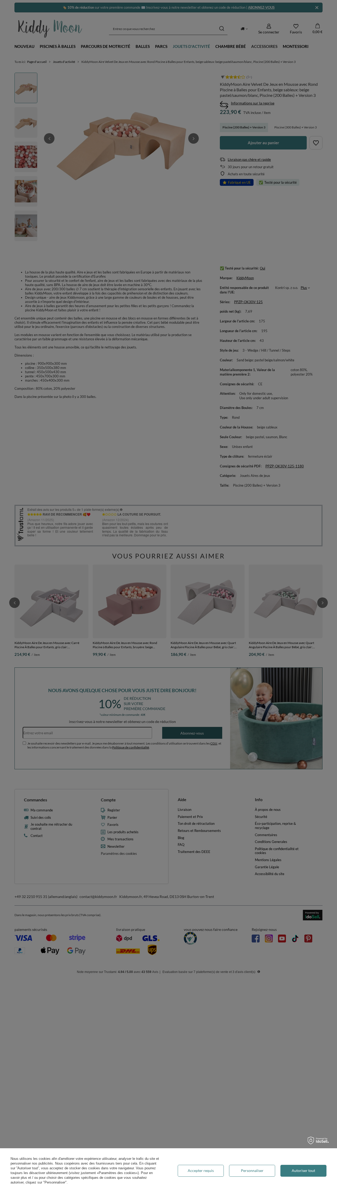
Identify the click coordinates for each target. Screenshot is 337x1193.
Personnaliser (252, 1170)
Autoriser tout (303, 1170)
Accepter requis (201, 1170)
